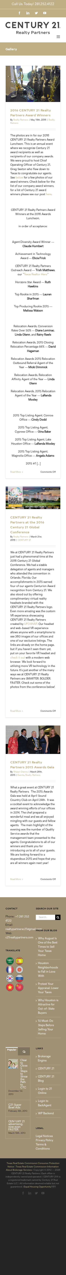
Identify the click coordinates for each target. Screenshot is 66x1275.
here (49, 194)
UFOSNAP (30, 624)
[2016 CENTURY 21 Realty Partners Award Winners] (33, 84)
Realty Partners (20, 120)
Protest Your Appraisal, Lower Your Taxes (48, 988)
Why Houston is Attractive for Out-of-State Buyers (48, 1006)
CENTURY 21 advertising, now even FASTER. (16, 1125)
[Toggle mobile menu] (58, 37)
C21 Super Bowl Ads (14, 1106)
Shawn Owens (20, 772)
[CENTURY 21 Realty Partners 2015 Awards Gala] (33, 740)
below (19, 177)
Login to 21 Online (45, 1091)
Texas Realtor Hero (35, 274)
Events (21, 775)
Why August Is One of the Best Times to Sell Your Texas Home (47, 947)
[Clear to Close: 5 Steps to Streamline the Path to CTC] (13, 1064)
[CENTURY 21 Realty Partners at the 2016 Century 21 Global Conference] (33, 497)
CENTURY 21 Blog (46, 1078)
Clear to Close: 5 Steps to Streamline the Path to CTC (23, 1074)
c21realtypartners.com (19, 937)
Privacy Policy (44, 1140)
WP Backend (46, 1113)
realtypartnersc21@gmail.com (24, 929)
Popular (11, 1049)
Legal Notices (44, 1136)
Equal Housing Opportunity (37, 1187)
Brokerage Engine (44, 1058)
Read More (15, 472)
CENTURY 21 (24, 540)
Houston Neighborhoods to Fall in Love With (48, 969)
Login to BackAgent (44, 1103)
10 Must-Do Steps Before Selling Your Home (46, 1027)
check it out (17, 658)
